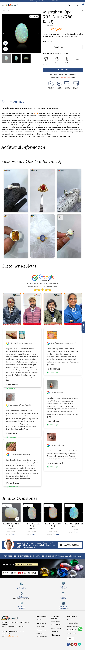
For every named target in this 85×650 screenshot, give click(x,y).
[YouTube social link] (75, 644)
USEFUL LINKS (71, 616)
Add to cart (63, 70)
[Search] (78, 5)
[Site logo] (12, 5)
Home (3, 11)
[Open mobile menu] (3, 5)
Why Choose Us (41, 623)
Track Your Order (41, 637)
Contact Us (54, 632)
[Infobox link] (21, 586)
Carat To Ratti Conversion (74, 630)
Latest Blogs (39, 633)
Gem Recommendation (74, 626)
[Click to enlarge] (5, 49)
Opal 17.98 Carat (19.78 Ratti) (53, 525)
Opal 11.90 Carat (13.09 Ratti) (11, 525)
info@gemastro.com (12, 636)
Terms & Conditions (57, 628)
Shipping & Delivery (73, 623)
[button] (4, 33)
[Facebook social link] (68, 644)
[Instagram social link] (71, 644)
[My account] (74, 5)
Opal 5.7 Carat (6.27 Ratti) (74, 524)
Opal (8, 11)
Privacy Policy (55, 621)
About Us (39, 620)
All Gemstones (55, 635)
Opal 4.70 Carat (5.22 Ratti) (32, 525)
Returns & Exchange (57, 625)
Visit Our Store (40, 626)
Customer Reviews (41, 630)
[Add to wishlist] (82, 10)
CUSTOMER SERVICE (55, 617)
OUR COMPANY (41, 616)
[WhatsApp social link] (79, 644)
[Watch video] (5, 43)
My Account (70, 620)
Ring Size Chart (71, 633)
